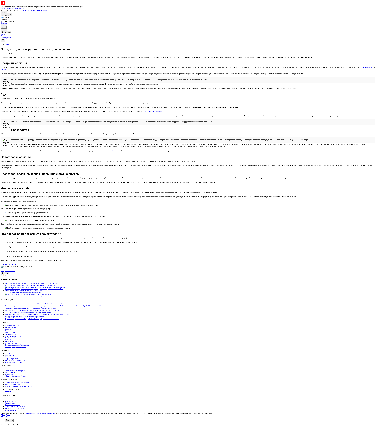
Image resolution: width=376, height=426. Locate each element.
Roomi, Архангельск (37, 317)
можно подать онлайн (106, 151)
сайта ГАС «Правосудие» (153, 111)
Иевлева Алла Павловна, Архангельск (38, 312)
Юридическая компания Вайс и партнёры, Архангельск (42, 310)
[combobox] (9, 420)
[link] (4, 29)
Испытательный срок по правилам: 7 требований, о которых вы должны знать (31, 285)
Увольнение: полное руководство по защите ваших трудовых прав (27, 296)
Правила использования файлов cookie (34, 10)
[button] (3, 34)
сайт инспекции (367, 67)
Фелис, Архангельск (62, 314)
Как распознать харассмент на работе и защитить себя (23, 292)
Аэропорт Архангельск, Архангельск (46, 319)
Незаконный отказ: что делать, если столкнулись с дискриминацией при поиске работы (34, 289)
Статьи (7, 44)
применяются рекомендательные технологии (40, 413)
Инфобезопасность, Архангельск (58, 304)
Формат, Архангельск (49, 308)
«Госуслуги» (5, 69)
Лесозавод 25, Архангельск (101, 306)
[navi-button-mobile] (3, 40)
